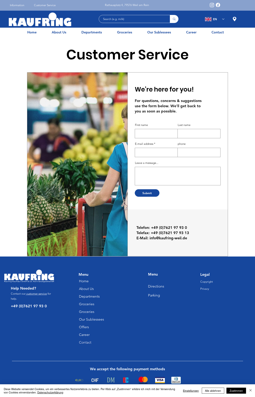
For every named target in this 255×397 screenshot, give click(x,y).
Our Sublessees (91, 319)
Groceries (86, 304)
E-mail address (144, 143)
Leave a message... (146, 162)
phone (182, 143)
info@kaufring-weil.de (168, 238)
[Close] (250, 390)
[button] (96, 32)
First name (141, 124)
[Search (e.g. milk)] (174, 19)
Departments (89, 296)
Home (84, 281)
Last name (184, 124)
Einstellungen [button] (191, 391)
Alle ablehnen (213, 391)
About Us (86, 289)
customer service (36, 293)
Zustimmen (236, 391)
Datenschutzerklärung (50, 392)
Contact (85, 342)
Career (84, 335)
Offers (84, 327)
